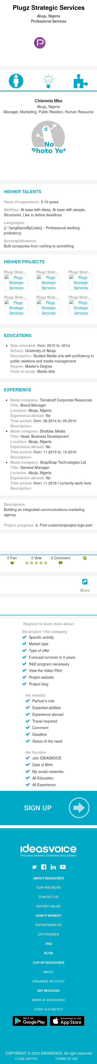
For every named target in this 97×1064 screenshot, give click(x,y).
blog (48, 953)
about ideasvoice (48, 878)
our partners (48, 887)
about (48, 971)
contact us (48, 896)
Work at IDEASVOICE (48, 1000)
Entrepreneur (48, 924)
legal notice (27, 1058)
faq (49, 943)
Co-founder (48, 934)
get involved (48, 990)
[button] (48, 808)
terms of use (66, 1058)
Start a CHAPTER (48, 1009)
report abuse (48, 906)
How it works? (48, 915)
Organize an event (48, 981)
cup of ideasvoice (48, 962)
